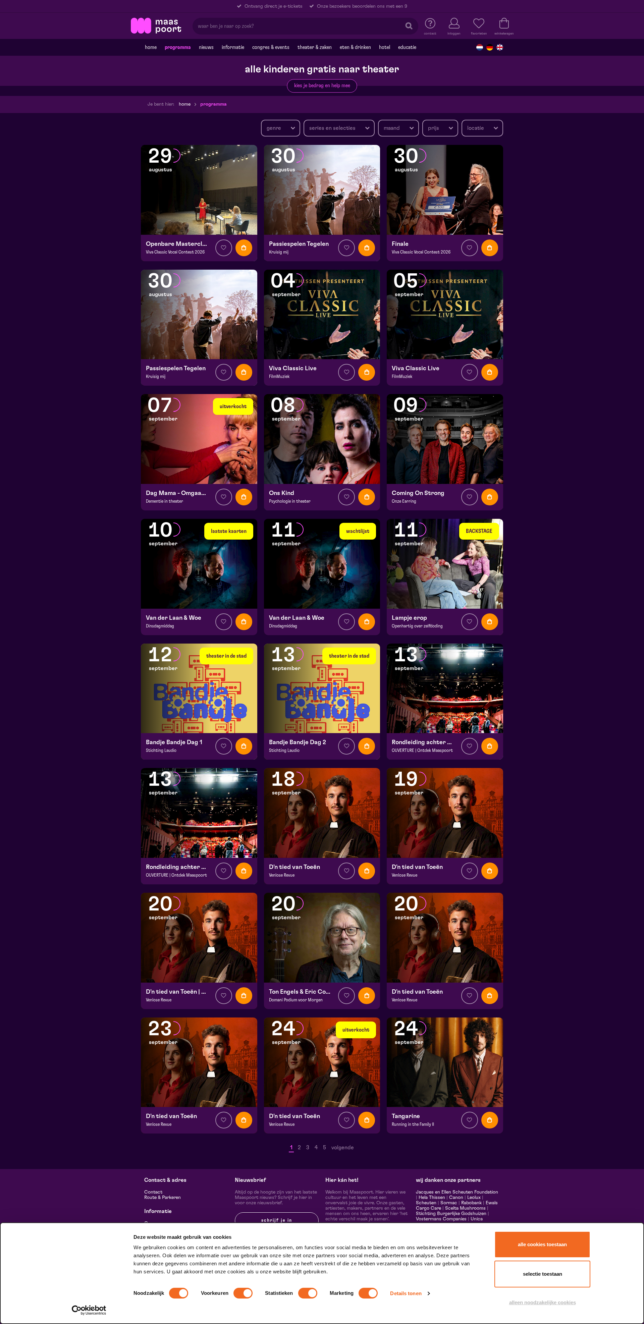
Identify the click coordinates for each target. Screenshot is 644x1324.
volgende (342, 1147)
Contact (153, 1192)
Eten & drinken (355, 47)
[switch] (243, 1293)
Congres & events (270, 47)
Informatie (233, 47)
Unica (477, 1219)
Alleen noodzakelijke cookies (542, 1302)
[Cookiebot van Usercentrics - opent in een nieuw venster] (89, 1310)
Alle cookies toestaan (542, 1244)
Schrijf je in (276, 1220)
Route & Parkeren (162, 1197)
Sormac (448, 1203)
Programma (178, 47)
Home (151, 47)
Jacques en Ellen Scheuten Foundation (457, 1192)
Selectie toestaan (542, 1274)
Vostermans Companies (441, 1219)
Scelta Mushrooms (465, 1208)
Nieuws (206, 47)
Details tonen (405, 1293)
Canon (456, 1197)
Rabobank (471, 1203)
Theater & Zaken (315, 47)
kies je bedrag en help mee (322, 85)
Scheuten (426, 1203)
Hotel (384, 47)
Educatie (407, 47)
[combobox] (280, 128)
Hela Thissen (432, 1197)
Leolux (474, 1197)
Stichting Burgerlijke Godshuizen (451, 1213)
